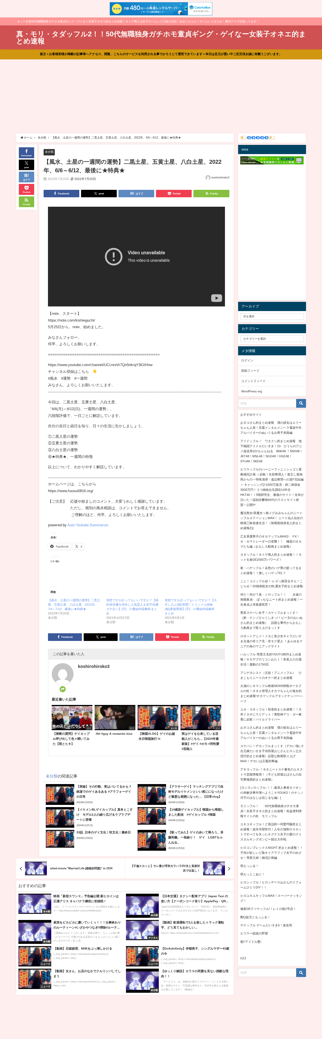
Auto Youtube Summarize (87, 525)
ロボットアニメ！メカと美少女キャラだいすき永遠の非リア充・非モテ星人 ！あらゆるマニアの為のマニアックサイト (271, 641)
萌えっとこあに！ (252, 874)
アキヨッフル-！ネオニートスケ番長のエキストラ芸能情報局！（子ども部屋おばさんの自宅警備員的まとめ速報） (271, 774)
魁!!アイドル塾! (250, 941)
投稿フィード (250, 370)
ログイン (247, 360)
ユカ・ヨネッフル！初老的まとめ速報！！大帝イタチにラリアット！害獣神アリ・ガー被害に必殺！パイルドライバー (271, 714)
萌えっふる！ (249, 865)
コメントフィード (253, 381)
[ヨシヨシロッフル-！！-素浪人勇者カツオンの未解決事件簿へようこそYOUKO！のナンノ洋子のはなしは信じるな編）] (271, 792)
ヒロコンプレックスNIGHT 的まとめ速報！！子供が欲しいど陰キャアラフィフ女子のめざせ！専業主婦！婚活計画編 (271, 852)
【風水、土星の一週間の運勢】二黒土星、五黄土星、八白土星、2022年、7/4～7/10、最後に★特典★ (74, 604)
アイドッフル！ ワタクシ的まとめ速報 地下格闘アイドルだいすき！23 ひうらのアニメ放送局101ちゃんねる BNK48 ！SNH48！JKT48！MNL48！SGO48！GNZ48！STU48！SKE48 (271, 451)
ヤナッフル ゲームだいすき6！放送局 (266, 925)
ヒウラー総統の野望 (254, 933)
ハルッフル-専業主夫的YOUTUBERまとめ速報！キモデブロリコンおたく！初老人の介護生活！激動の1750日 (271, 659)
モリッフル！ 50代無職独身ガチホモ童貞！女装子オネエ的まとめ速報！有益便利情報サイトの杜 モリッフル (271, 811)
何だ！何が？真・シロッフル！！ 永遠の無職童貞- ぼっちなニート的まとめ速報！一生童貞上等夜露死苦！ (271, 599)
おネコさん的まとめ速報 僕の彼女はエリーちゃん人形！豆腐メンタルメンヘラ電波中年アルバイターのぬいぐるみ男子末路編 (271, 427)
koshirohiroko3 (220, 177)
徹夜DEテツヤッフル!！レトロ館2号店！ (268, 908)
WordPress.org (251, 391)
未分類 (49, 151)
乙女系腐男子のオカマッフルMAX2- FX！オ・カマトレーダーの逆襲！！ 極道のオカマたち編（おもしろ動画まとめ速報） (271, 541)
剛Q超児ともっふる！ (255, 917)
